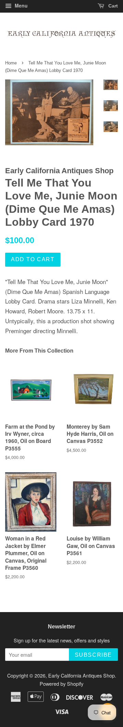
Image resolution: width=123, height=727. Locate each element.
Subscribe (93, 655)
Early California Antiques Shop (81, 675)
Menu (20, 5)
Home (11, 62)
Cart (112, 6)
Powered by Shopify (61, 683)
